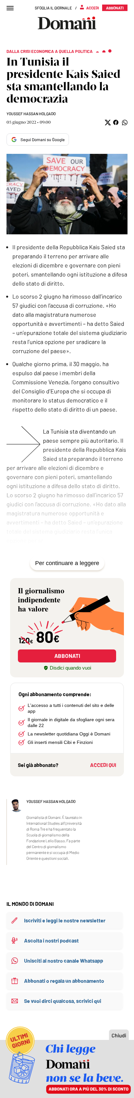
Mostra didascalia (67, 194)
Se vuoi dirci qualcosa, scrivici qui (62, 1001)
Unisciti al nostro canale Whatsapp (63, 960)
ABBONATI (67, 655)
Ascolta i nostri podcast (51, 940)
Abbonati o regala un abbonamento (64, 981)
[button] (107, 122)
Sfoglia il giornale (53, 8)
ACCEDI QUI (103, 765)
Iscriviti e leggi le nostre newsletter (64, 920)
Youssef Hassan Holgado (31, 113)
